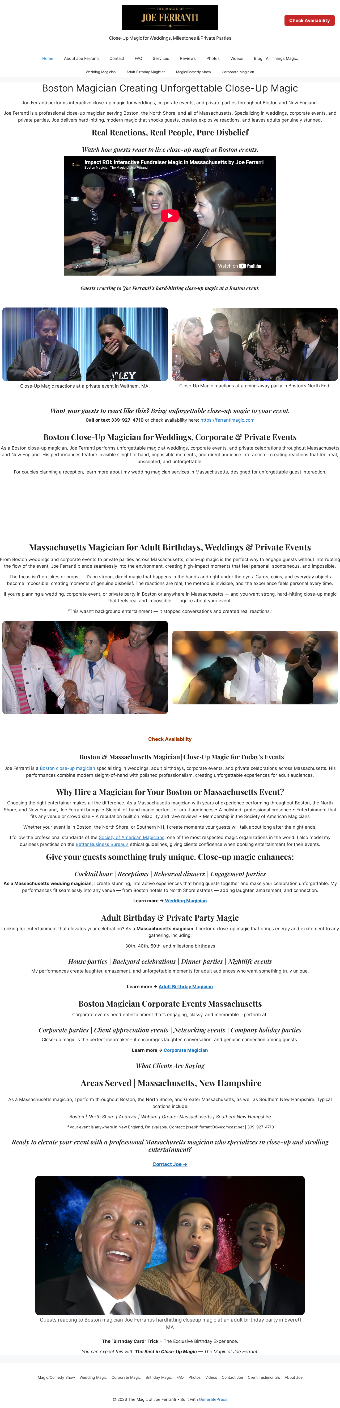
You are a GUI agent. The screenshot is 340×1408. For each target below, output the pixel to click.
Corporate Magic (126, 1377)
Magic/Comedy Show (193, 72)
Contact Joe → (170, 1164)
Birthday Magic (159, 1377)
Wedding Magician (101, 72)
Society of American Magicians (131, 837)
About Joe (294, 1377)
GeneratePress (213, 1399)
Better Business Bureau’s (102, 844)
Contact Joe (232, 1377)
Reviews (188, 58)
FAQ (138, 58)
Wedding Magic (93, 1377)
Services (161, 58)
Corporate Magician (238, 72)
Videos (236, 58)
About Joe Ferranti (81, 58)
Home (47, 58)
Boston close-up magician (67, 768)
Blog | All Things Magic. (276, 58)
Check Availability (309, 20)
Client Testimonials (264, 1377)
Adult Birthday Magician (145, 72)
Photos (213, 58)
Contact (116, 58)
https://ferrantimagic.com (227, 420)
